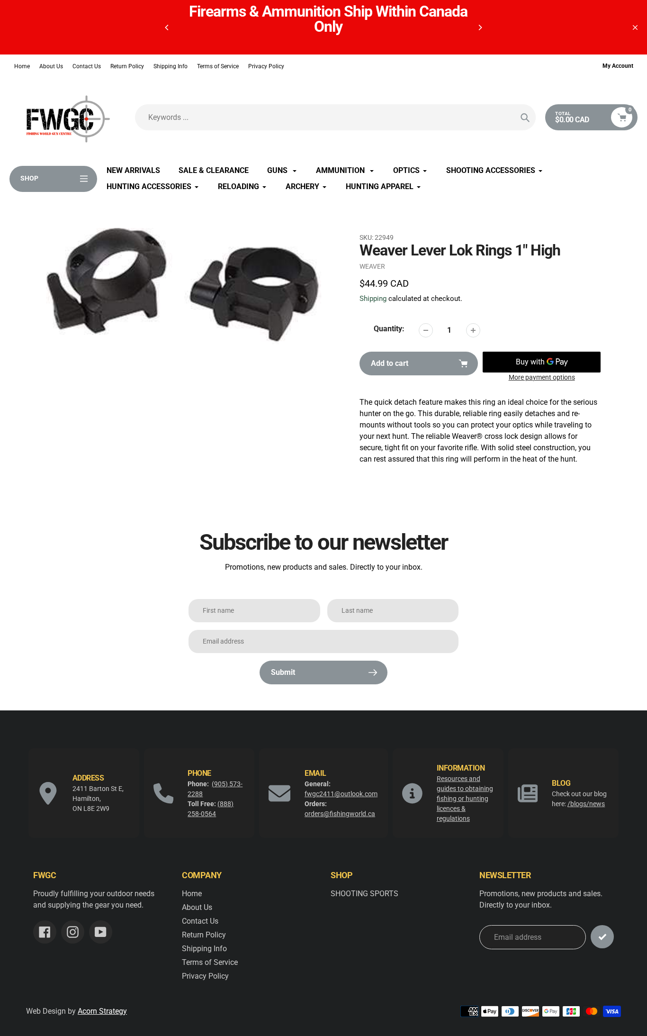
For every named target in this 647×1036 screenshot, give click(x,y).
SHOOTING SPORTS (364, 893)
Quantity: (389, 328)
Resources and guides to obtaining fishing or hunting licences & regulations (465, 798)
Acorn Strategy (102, 1011)
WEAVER (372, 266)
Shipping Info (170, 66)
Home (22, 66)
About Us (51, 66)
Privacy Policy (266, 66)
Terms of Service (218, 66)
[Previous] (167, 27)
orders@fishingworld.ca (340, 814)
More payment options (542, 377)
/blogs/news (586, 804)
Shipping (372, 298)
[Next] (480, 27)
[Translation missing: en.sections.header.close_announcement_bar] (635, 27)
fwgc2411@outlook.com (341, 794)
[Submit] (602, 936)
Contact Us (86, 66)
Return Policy (127, 66)
